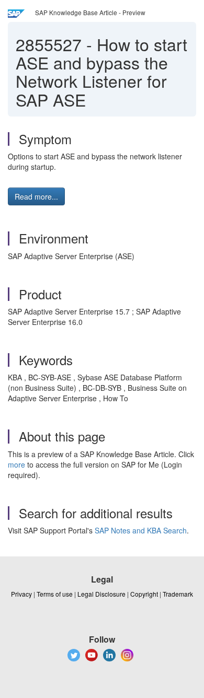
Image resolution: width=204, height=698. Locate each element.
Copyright (144, 593)
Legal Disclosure (101, 593)
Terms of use (55, 593)
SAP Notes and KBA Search (141, 530)
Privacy (21, 593)
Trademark (178, 593)
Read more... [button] (36, 196)
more (16, 464)
